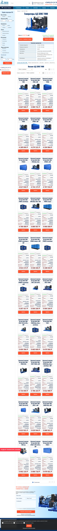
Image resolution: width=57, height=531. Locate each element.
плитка (49, 69)
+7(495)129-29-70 (51, 2)
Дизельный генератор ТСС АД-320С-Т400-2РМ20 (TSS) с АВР (47, 403)
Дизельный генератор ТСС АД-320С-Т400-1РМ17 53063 (47, 280)
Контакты (52, 7)
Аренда (44, 7)
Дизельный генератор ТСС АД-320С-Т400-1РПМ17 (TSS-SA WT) (23, 403)
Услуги (27, 7)
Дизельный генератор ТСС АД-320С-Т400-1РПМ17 (47, 443)
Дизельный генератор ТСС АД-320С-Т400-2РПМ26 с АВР (47, 160)
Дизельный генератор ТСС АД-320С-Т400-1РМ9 (23, 80)
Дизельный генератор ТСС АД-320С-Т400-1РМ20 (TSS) (23, 362)
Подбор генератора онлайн (10, 449)
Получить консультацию (25, 511)
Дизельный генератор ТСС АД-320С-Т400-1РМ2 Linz (23, 443)
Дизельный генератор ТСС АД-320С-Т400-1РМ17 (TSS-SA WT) (35, 280)
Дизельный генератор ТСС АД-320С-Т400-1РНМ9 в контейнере (23, 199)
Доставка (36, 7)
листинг (51, 69)
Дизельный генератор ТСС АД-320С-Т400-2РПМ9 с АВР (35, 119)
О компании (18, 7)
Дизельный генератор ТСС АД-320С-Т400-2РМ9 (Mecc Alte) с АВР (35, 199)
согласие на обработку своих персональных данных (26, 515)
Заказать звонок (49, 4)
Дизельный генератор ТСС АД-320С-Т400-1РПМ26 (23, 160)
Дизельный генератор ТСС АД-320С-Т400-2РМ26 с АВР (47, 119)
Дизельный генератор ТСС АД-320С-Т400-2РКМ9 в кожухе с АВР (35, 239)
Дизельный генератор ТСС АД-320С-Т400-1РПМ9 (47, 80)
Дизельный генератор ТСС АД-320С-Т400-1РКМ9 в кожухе (47, 199)
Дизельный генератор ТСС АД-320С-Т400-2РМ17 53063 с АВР (35, 362)
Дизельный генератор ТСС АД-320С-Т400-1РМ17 (47, 321)
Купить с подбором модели (25, 39)
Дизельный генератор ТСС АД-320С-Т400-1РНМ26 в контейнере (47, 239)
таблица (53, 69)
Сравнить (26, 93)
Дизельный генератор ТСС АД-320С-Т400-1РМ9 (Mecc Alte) (35, 160)
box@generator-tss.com (38, 2)
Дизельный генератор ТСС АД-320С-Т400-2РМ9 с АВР (35, 80)
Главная (18, 11)
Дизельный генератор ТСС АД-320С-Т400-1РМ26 (23, 119)
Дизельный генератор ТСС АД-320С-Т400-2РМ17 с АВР (35, 403)
